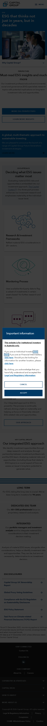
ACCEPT (23, 393)
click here (9, 364)
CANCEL (23, 384)
